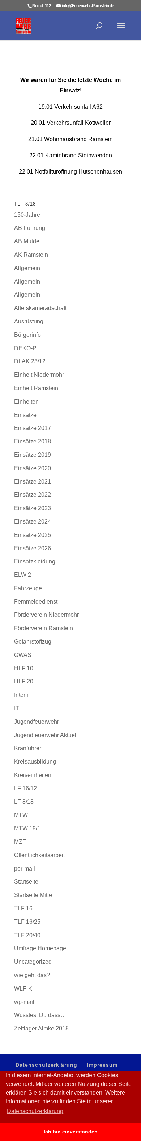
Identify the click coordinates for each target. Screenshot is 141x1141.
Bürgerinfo (27, 335)
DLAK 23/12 (30, 361)
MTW (21, 815)
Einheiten (26, 401)
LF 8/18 (24, 802)
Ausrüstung (28, 321)
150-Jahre (27, 215)
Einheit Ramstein (36, 388)
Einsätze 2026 (32, 548)
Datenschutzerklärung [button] (35, 1111)
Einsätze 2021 (32, 482)
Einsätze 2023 (32, 508)
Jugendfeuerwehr (36, 722)
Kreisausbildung (35, 761)
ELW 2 (22, 575)
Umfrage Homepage (40, 948)
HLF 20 (23, 681)
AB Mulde (26, 241)
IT (16, 708)
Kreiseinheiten (32, 775)
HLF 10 (23, 668)
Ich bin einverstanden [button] (71, 1131)
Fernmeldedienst (35, 602)
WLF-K (23, 988)
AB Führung (29, 228)
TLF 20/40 (27, 935)
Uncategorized (33, 962)
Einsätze (25, 415)
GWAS (22, 655)
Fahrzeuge (28, 588)
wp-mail (24, 1002)
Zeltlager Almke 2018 (41, 1028)
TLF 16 (23, 908)
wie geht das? (32, 975)
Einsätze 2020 (32, 468)
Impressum (102, 1065)
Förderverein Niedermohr (46, 615)
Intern (21, 695)
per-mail (24, 868)
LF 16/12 (25, 788)
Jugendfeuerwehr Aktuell (46, 735)
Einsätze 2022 (32, 495)
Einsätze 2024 (32, 521)
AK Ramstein (31, 255)
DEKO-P (25, 348)
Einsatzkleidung (34, 561)
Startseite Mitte (33, 895)
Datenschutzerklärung (46, 1065)
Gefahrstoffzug (32, 641)
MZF (20, 842)
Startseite (26, 882)
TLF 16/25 (27, 922)
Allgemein (27, 268)
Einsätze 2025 (32, 535)
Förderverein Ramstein (43, 628)
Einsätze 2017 (32, 428)
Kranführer (27, 748)
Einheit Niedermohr (39, 375)
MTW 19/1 (27, 828)
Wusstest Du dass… (40, 1015)
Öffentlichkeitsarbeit (39, 855)
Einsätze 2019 (32, 455)
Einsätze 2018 (32, 441)
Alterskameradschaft (40, 308)
